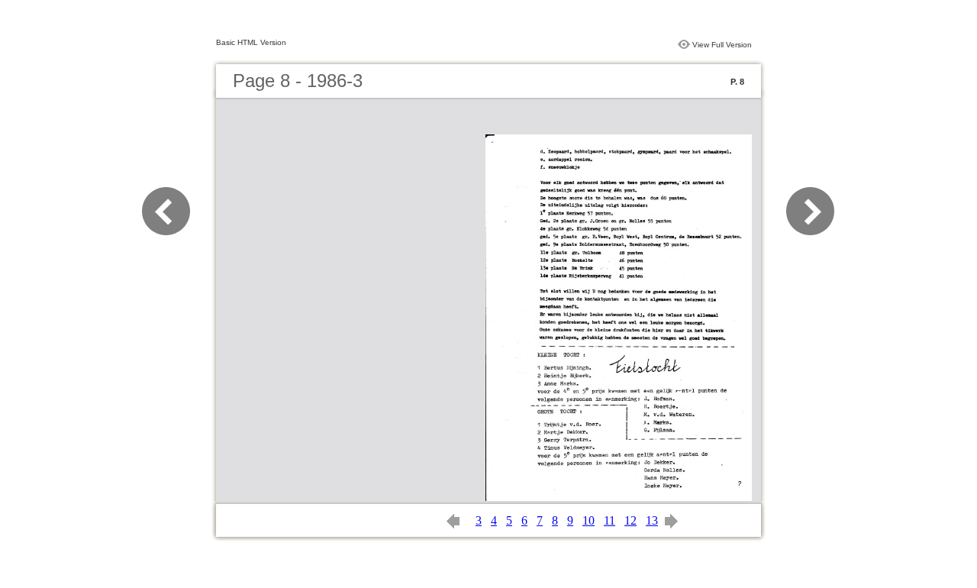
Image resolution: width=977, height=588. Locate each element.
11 (609, 520)
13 (652, 520)
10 (588, 520)
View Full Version (722, 44)
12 (630, 520)
